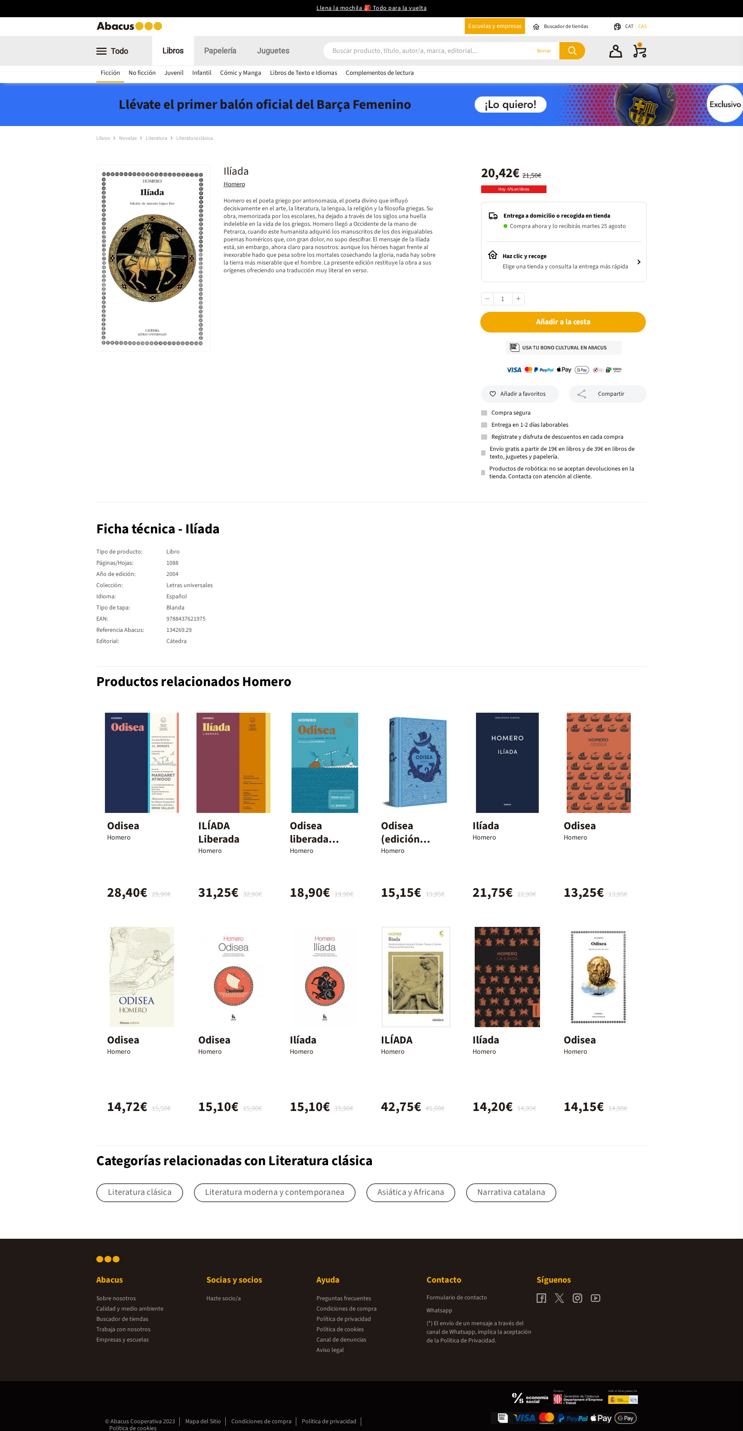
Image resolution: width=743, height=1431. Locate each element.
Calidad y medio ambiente (129, 1309)
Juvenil (174, 72)
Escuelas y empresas (495, 26)
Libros (173, 50)
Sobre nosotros (116, 1298)
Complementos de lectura (380, 72)
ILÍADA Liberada (218, 832)
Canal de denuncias (341, 1340)
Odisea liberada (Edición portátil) (310, 846)
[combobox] (415, 51)
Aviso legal (330, 1350)
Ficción (110, 72)
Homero (234, 184)
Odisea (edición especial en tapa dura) (407, 846)
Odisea (123, 826)
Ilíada (486, 826)
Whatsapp (439, 1310)
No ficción (142, 72)
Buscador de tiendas (122, 1319)
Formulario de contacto (457, 1297)
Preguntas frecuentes (343, 1298)
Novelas (128, 138)
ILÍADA (396, 1040)
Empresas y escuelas (122, 1340)
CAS (642, 26)
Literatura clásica (194, 138)
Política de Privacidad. (468, 1340)
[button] (616, 52)
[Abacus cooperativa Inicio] (131, 29)
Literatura (157, 138)
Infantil (202, 72)
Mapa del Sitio (203, 1421)
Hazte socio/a (223, 1298)
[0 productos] (640, 56)
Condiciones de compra (346, 1309)
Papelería (220, 50)
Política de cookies (340, 1329)
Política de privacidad (343, 1319)
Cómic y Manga (240, 72)
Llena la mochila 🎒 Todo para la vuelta (371, 8)
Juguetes (273, 50)
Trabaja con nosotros (123, 1329)
